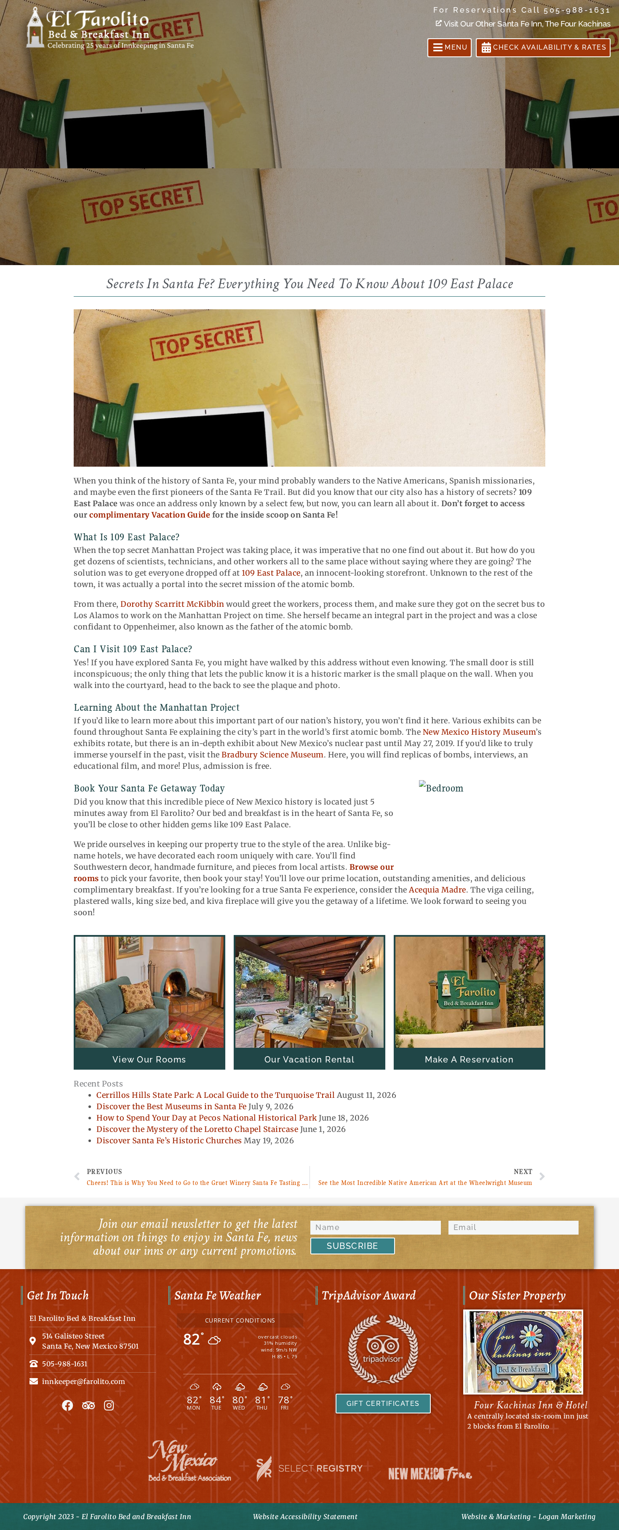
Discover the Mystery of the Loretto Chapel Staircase (197, 1129)
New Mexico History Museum (479, 732)
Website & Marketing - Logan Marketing (529, 1516)
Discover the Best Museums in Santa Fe (171, 1106)
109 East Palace (271, 573)
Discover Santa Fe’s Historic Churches (169, 1140)
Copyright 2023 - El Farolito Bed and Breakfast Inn (107, 1516)
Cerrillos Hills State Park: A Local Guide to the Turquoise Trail (215, 1095)
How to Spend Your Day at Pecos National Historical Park (206, 1118)
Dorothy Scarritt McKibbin (172, 604)
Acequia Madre (437, 890)
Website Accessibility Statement (305, 1516)
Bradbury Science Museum (272, 755)
